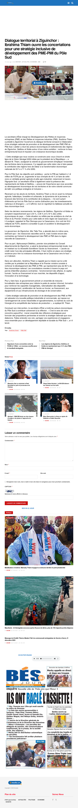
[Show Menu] (68, 3)
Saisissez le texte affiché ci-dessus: (16, 494)
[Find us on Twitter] (56, 800)
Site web (43, 473)
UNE (39, 62)
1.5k (59, 387)
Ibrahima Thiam (14, 330)
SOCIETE (8, 802)
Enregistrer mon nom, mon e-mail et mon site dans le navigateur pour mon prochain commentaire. (38, 482)
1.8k (23, 643)
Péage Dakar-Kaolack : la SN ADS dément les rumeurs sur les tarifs (56, 384)
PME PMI (23, 330)
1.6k (23, 422)
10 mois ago (8, 62)
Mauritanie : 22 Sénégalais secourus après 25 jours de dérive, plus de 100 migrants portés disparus (39, 628)
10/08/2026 (15, 570)
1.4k (23, 389)
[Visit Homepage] (9, 3)
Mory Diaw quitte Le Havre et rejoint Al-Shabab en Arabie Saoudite (55, 417)
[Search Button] (72, 3)
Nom (7, 465)
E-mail (7, 473)
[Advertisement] (39, 22)
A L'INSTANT (17, 62)
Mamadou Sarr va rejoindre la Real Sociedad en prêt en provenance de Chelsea (19, 385)
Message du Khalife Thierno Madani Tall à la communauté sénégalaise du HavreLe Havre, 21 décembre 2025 (36, 639)
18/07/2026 (15, 630)
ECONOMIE (33, 62)
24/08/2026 (17, 389)
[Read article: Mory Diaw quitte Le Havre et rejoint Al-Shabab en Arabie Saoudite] (56, 405)
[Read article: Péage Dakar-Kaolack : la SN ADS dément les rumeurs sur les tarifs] (56, 372)
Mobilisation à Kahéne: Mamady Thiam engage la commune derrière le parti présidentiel (35, 568)
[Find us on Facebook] (52, 800)
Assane (11, 389)
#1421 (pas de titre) (10, 800)
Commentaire (10, 440)
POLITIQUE (31, 800)
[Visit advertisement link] (39, 717)
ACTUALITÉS (25, 62)
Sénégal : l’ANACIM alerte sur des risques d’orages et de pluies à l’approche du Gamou (20, 418)
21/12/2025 (15, 643)
